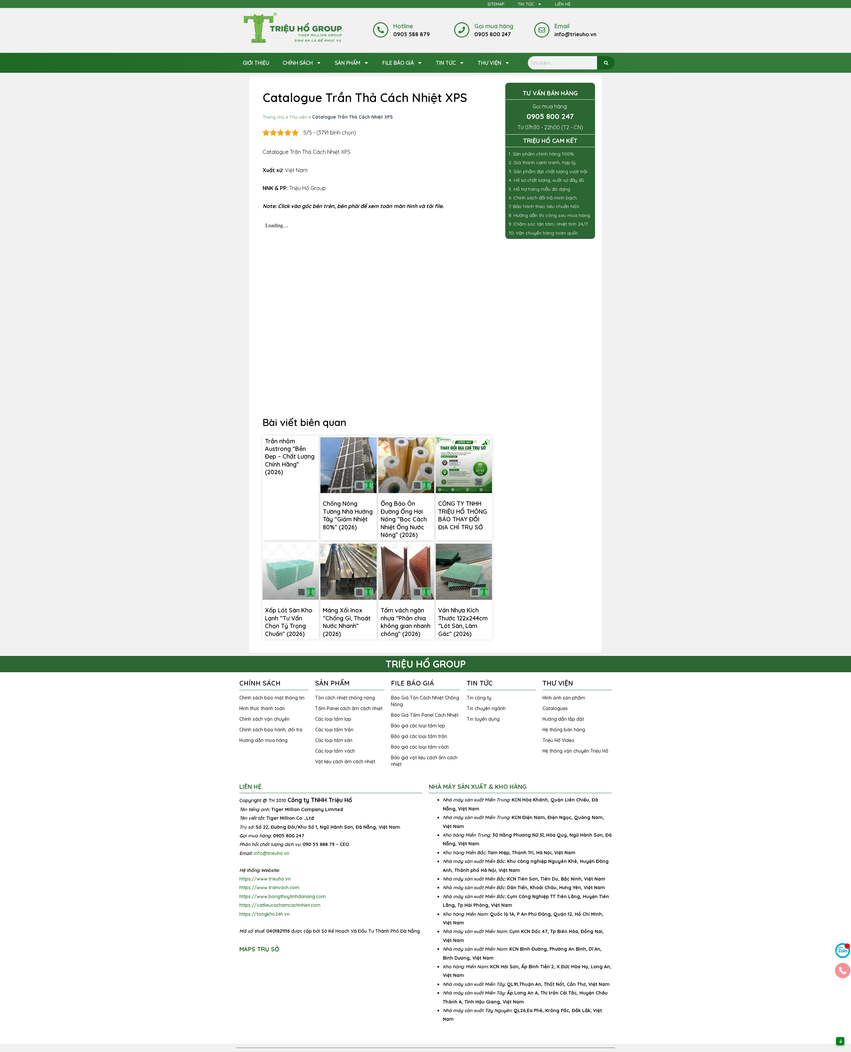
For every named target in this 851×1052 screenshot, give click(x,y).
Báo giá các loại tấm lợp (418, 726)
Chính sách (298, 62)
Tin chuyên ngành (486, 708)
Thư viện (489, 62)
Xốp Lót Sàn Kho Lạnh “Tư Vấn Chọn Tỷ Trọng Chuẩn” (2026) (288, 621)
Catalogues (555, 708)
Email (561, 26)
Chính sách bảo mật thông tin (271, 698)
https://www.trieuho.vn (265, 879)
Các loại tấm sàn (333, 740)
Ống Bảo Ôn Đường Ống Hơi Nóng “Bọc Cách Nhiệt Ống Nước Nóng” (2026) (404, 519)
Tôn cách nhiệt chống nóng (345, 698)
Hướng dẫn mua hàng (263, 740)
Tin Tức (526, 4)
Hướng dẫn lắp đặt (563, 719)
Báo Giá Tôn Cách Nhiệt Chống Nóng (425, 701)
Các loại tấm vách (335, 751)
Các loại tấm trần (334, 730)
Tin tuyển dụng (483, 719)
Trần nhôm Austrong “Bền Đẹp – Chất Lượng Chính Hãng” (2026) (289, 456)
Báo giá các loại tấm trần (419, 736)
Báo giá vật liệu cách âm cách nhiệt (424, 761)
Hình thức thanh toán (262, 708)
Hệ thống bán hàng (564, 730)
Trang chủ (274, 117)
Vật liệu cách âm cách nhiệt (345, 762)
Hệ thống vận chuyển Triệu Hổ (575, 751)
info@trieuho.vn (271, 853)
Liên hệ (562, 4)
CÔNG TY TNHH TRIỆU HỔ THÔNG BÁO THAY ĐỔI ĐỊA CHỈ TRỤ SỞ (462, 515)
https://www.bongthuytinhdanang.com (282, 896)
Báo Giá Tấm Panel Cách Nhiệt (424, 715)
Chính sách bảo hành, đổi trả (271, 730)
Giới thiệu (256, 62)
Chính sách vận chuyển (264, 719)
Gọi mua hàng (493, 26)
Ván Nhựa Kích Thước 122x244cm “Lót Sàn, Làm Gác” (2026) (463, 621)
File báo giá (398, 62)
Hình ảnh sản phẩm (564, 698)
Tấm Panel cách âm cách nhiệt (349, 708)
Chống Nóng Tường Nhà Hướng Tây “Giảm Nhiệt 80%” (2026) (348, 515)
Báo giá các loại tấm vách (420, 747)
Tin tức (446, 62)
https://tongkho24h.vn (264, 914)
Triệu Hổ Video (558, 740)
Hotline (403, 26)
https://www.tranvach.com (269, 888)
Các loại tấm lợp (333, 719)
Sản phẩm (347, 62)
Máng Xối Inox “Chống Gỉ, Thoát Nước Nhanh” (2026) (347, 621)
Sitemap (495, 4)
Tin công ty (479, 698)
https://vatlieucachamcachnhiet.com (279, 905)
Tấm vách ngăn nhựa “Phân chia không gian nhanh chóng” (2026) (405, 621)
